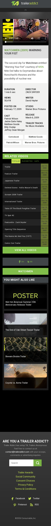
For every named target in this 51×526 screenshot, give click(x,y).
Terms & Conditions (25, 488)
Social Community (25, 476)
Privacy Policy (25, 484)
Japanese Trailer (12, 181)
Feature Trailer (11, 174)
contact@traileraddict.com (17, 452)
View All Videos (25, 250)
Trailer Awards (25, 472)
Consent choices (25, 480)
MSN (41, 66)
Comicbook (13, 137)
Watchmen (25, 271)
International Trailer (13, 202)
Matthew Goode (36, 137)
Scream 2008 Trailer (14, 195)
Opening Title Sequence (15, 229)
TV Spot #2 (9, 215)
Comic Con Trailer (13, 243)
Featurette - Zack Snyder (15, 222)
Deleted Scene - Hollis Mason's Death (21, 188)
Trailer (7, 167)
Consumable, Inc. (28, 518)
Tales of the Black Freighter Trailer (20, 208)
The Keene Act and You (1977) (18, 236)
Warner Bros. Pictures (35, 142)
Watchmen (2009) (16, 50)
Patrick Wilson (12, 142)
